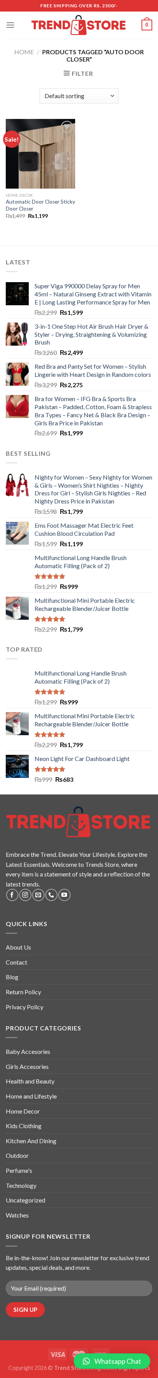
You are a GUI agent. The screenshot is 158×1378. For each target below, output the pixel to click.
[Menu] (10, 24)
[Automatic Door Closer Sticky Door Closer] (40, 154)
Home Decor (23, 1111)
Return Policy (23, 991)
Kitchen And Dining (31, 1140)
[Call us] (51, 895)
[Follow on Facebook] (12, 895)
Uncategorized (25, 1200)
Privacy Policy (24, 1006)
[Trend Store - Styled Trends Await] (79, 25)
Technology (21, 1185)
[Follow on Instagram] (25, 895)
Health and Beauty (30, 1081)
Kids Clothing (23, 1125)
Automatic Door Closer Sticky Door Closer (40, 205)
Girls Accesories (27, 1066)
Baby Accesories (28, 1051)
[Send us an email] (38, 895)
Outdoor (17, 1155)
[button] (112, 1361)
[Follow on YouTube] (64, 895)
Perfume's (19, 1170)
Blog (12, 976)
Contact (16, 962)
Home (24, 51)
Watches (17, 1215)
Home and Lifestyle (31, 1096)
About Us (18, 947)
